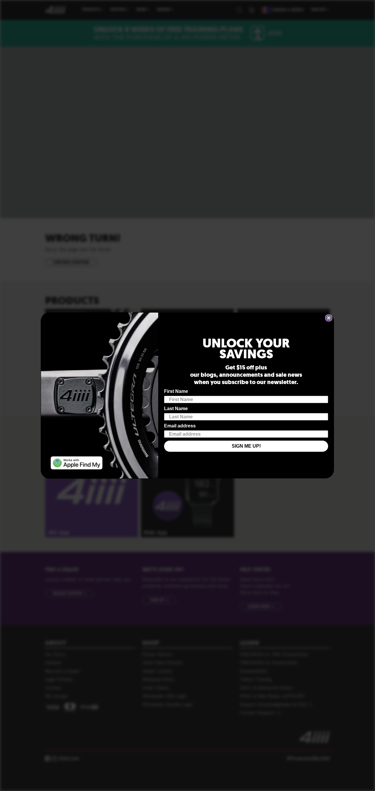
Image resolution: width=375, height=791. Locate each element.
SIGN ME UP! (246, 446)
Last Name (176, 408)
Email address (180, 425)
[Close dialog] (329, 318)
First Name (176, 391)
